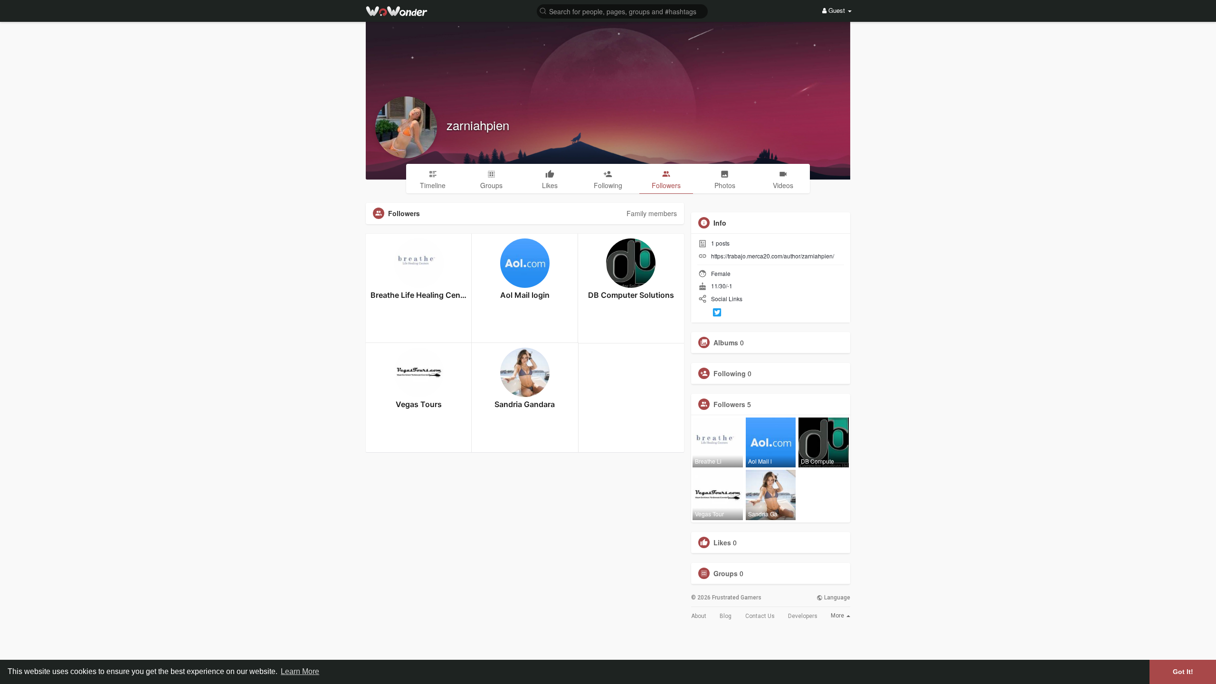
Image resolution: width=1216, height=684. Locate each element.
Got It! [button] (1183, 671)
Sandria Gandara (524, 404)
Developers (802, 616)
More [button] (838, 615)
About (698, 616)
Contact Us (760, 616)
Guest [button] (836, 10)
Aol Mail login (525, 295)
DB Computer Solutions (631, 295)
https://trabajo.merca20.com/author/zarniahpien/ (772, 256)
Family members (652, 213)
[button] (622, 11)
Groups (725, 573)
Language (836, 597)
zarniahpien (477, 124)
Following (729, 373)
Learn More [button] (300, 671)
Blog (726, 616)
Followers (729, 404)
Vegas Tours (419, 404)
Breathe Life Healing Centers (418, 295)
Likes (722, 542)
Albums (725, 342)
